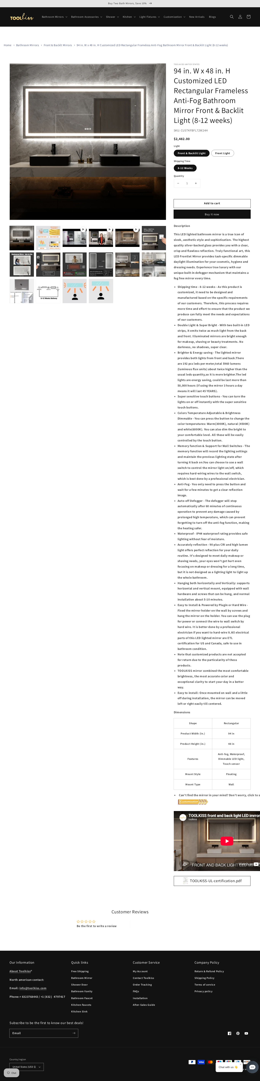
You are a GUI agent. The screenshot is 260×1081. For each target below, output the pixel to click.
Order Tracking (142, 984)
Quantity (179, 176)
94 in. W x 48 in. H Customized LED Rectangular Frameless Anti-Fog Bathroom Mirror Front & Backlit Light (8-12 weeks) (152, 45)
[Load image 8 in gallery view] (127, 264)
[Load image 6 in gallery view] (74, 264)
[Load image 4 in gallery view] (22, 264)
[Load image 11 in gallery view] (48, 291)
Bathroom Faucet (82, 998)
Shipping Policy (205, 978)
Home (7, 45)
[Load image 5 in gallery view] (48, 264)
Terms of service (205, 984)
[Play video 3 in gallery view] (127, 238)
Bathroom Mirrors (27, 45)
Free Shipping (80, 971)
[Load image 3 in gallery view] (154, 238)
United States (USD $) (24, 1066)
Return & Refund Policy (209, 971)
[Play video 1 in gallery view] (74, 238)
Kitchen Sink (79, 1011)
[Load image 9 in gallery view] (154, 264)
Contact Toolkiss (143, 978)
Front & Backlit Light (192, 153)
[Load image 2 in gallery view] (48, 238)
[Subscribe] (74, 1033)
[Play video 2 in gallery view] (101, 238)
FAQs (136, 991)
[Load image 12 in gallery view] (74, 291)
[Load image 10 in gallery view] (22, 291)
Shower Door (79, 984)
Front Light (222, 153)
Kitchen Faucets (81, 1005)
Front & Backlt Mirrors (58, 45)
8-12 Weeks (185, 168)
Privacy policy (203, 991)
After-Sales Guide (144, 1005)
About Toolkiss (20, 971)
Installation (140, 998)
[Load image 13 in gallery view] (101, 291)
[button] (54, 17)
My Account (140, 971)
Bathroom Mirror (81, 978)
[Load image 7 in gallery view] (101, 264)
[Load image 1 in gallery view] (22, 238)
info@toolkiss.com (32, 988)
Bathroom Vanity (82, 991)
